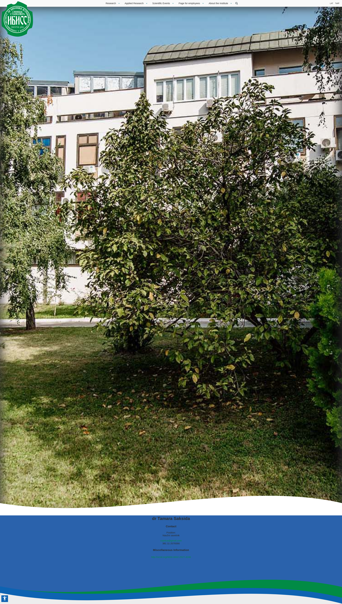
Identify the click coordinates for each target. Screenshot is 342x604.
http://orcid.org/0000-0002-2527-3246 (171, 557)
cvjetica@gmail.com (171, 540)
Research (111, 3)
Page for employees (189, 3)
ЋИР (337, 3)
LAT (331, 3)
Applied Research (134, 3)
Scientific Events (161, 3)
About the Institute (218, 3)
